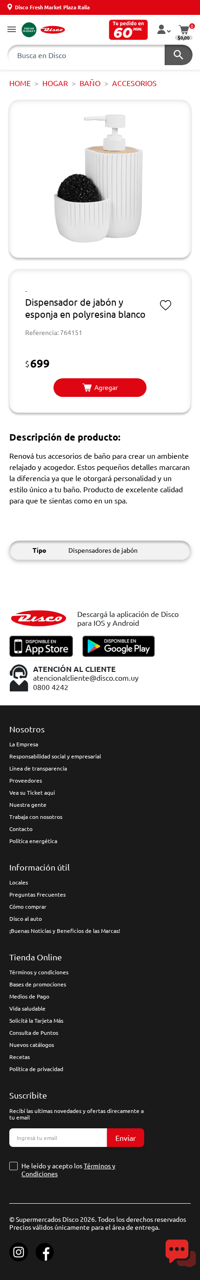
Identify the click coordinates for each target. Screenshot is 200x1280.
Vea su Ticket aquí (32, 792)
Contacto (21, 828)
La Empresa (23, 744)
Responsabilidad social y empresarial (55, 756)
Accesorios (134, 82)
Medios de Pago (29, 996)
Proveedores (25, 780)
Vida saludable (27, 1008)
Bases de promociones (37, 984)
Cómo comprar (28, 906)
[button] (11, 30)
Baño (90, 82)
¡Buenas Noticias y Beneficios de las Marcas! (64, 930)
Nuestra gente (28, 804)
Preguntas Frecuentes (37, 894)
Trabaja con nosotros (35, 816)
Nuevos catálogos (31, 1044)
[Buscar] (179, 55)
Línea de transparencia (38, 768)
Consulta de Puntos (33, 1032)
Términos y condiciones (38, 972)
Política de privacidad (36, 1069)
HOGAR (55, 82)
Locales (18, 882)
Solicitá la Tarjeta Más (36, 1020)
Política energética (33, 841)
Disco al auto (25, 918)
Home (20, 82)
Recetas (19, 1056)
